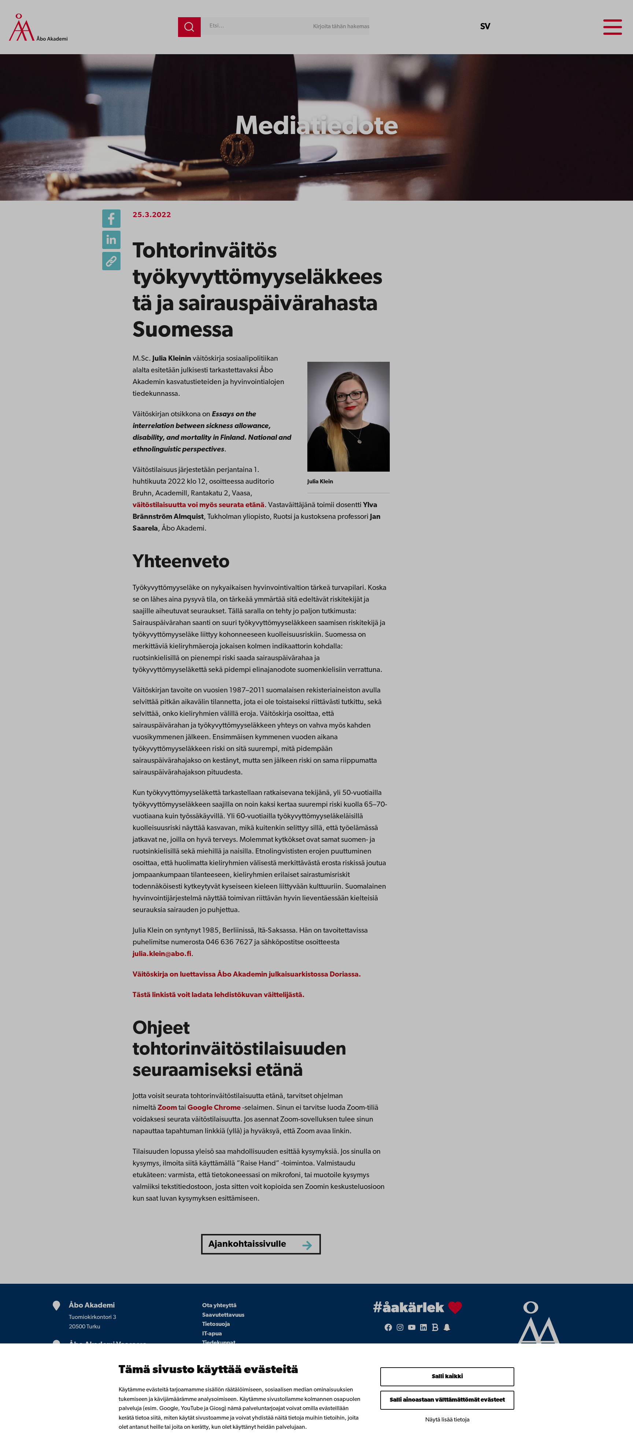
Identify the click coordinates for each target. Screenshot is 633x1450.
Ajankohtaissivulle (247, 1244)
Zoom (167, 1108)
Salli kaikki (447, 1377)
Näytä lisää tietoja (447, 1420)
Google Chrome (214, 1108)
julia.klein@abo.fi (162, 954)
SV (485, 27)
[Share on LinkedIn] (111, 240)
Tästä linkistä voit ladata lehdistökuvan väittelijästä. (219, 995)
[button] (111, 261)
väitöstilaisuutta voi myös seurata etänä (198, 505)
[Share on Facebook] (111, 218)
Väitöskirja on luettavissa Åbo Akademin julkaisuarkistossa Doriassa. (247, 974)
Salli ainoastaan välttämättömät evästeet (447, 1400)
